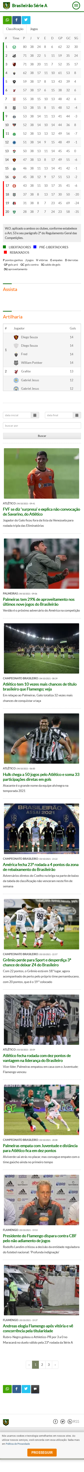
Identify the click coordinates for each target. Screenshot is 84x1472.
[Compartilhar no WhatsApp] (7, 20)
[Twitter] (62, 1422)
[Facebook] (55, 1422)
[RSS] (73, 1422)
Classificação (14, 29)
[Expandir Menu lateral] (76, 5)
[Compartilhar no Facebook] (16, 20)
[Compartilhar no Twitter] (26, 20)
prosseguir (42, 1452)
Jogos (34, 29)
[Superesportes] (7, 1423)
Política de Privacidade (18, 1444)
